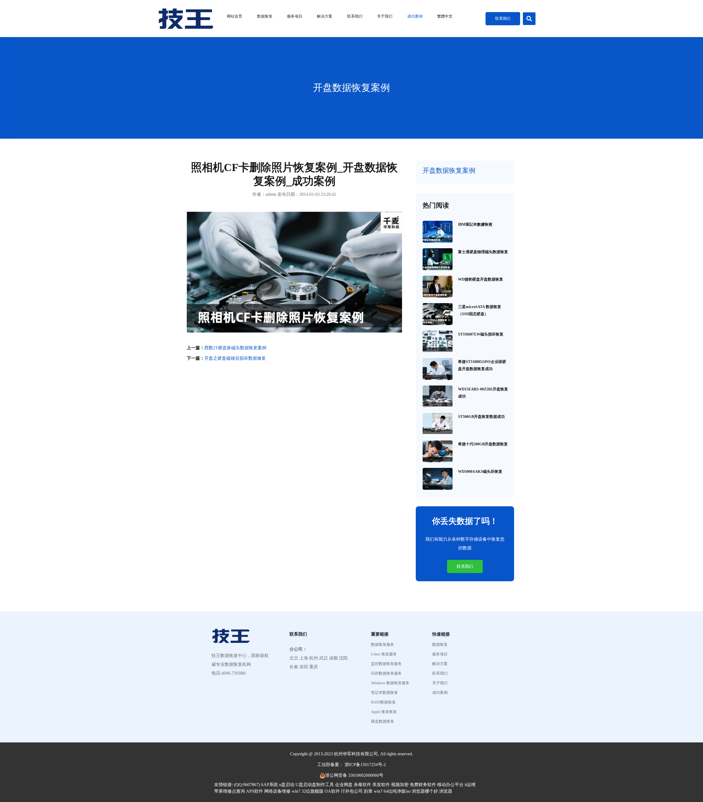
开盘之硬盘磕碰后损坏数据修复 (235, 358)
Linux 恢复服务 (384, 654)
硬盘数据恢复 (382, 721)
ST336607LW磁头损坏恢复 (480, 334)
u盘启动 (286, 784)
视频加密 (400, 784)
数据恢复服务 (382, 644)
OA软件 (332, 791)
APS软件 (254, 791)
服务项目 (294, 16)
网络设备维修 (277, 791)
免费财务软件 (423, 784)
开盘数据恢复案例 (351, 87)
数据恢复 (264, 16)
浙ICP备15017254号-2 (365, 764)
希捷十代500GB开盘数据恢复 (483, 444)
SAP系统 (269, 784)
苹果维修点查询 (229, 791)
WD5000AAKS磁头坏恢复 (480, 472)
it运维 (470, 784)
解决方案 (324, 16)
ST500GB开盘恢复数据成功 (481, 417)
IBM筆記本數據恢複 (475, 224)
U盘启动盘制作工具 (314, 784)
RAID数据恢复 (383, 702)
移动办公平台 (450, 784)
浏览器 (445, 791)
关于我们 (384, 16)
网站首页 (234, 16)
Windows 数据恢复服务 (390, 683)
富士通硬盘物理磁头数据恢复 (483, 252)
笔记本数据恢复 (384, 692)
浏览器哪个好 (425, 791)
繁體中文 (445, 16)
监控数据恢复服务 (386, 664)
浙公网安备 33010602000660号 (354, 775)
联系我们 (354, 16)
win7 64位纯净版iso (392, 791)
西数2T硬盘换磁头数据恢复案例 (235, 347)
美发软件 (381, 784)
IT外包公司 (352, 791)
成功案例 (415, 16)
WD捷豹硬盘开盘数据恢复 (480, 279)
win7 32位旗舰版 (307, 791)
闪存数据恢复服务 (386, 673)
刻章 (368, 791)
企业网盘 (344, 784)
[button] (529, 18)
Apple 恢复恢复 (384, 712)
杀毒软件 (362, 784)
